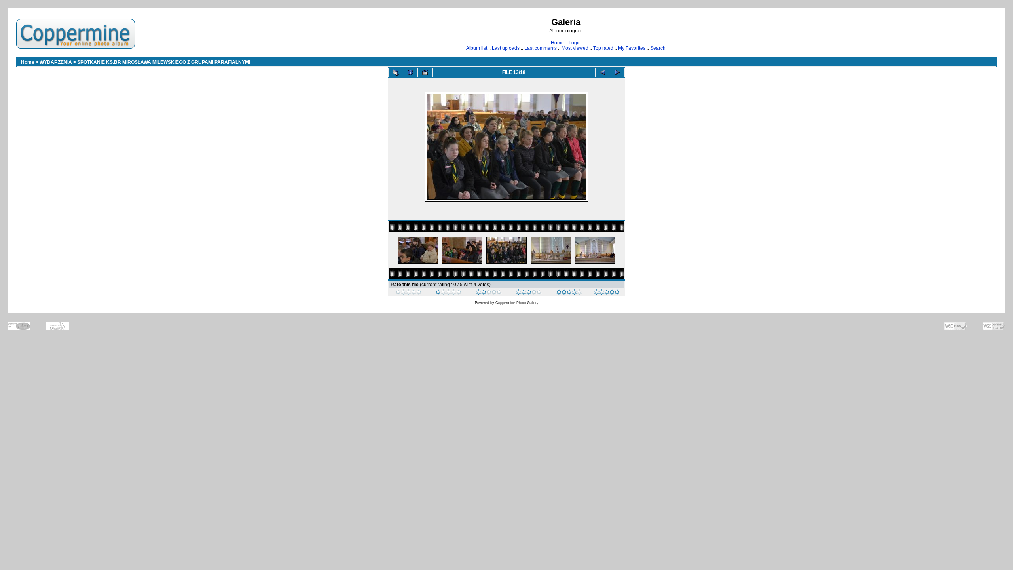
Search (658, 48)
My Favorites (631, 48)
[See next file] (617, 72)
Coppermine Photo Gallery (517, 303)
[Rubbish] (408, 293)
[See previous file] (603, 72)
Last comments (540, 48)
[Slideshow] (425, 72)
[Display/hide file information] (410, 72)
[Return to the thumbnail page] (396, 72)
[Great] (607, 293)
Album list (476, 48)
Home (557, 43)
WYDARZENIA (56, 62)
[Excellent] (569, 293)
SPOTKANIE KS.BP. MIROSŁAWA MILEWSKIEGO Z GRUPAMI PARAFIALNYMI (163, 62)
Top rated (603, 48)
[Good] (529, 293)
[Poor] (448, 293)
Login (575, 43)
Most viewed (575, 48)
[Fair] (489, 293)
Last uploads (506, 48)
